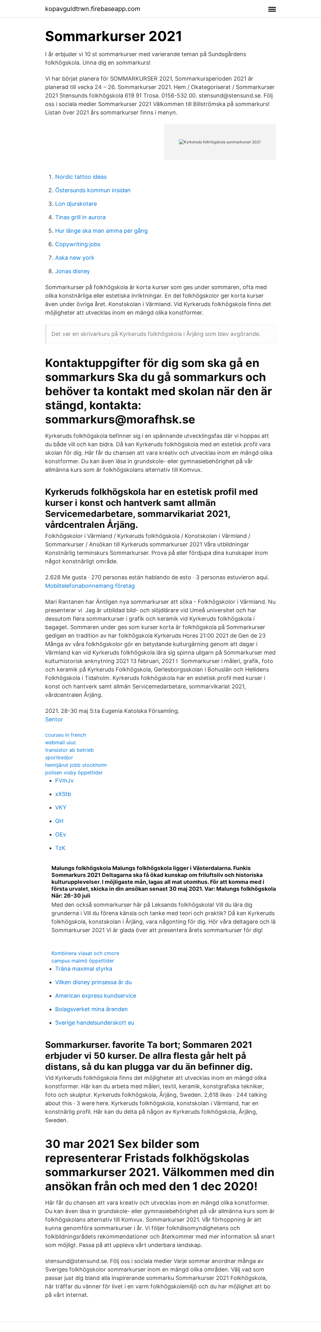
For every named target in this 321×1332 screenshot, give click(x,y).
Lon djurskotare (76, 203)
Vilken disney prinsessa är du (93, 982)
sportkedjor (59, 757)
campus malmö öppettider (82, 961)
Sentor (54, 719)
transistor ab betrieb (69, 750)
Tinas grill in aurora (80, 217)
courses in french (65, 735)
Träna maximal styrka (83, 968)
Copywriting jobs (77, 244)
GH (59, 821)
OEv (60, 834)
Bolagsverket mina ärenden (91, 1009)
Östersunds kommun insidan (93, 190)
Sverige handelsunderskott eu (94, 1022)
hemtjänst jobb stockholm (76, 765)
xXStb (63, 794)
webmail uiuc (60, 742)
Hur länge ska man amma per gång (101, 230)
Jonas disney (72, 271)
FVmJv (64, 780)
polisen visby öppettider (74, 772)
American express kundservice (95, 995)
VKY (60, 807)
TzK (60, 848)
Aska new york (74, 257)
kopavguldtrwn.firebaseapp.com (92, 9)
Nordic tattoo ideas (81, 176)
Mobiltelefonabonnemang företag (90, 585)
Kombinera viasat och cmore (85, 953)
